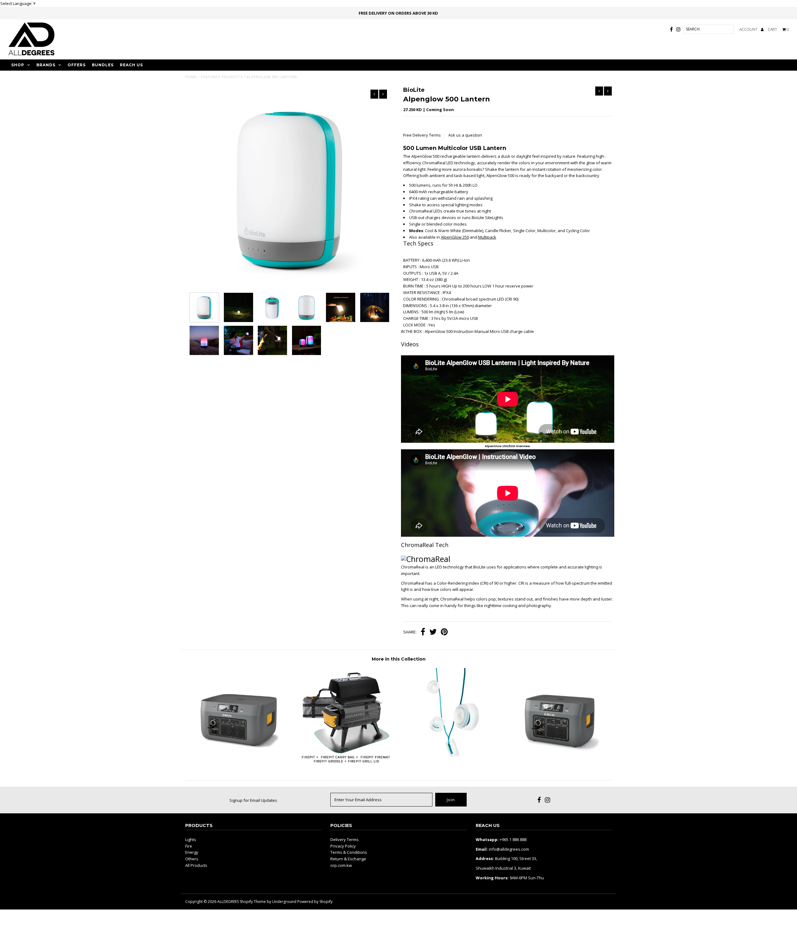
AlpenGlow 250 (455, 237)
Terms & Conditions (348, 852)
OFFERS (77, 65)
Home (191, 76)
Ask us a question (465, 135)
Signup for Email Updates (253, 800)
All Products (196, 865)
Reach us (131, 65)
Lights (190, 839)
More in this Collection (399, 659)
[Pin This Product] (444, 632)
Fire (188, 846)
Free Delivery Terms (422, 135)
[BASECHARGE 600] (558, 764)
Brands (45, 65)
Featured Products (222, 76)
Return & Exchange (348, 859)
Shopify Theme (253, 901)
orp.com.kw (341, 865)
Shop (17, 65)
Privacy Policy (343, 846)
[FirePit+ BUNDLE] (345, 764)
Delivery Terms (344, 839)
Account (748, 29)
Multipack (487, 237)
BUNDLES (103, 65)
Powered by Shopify (314, 901)
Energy (191, 852)
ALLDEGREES (228, 901)
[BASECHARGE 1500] (238, 764)
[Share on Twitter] (433, 632)
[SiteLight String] (452, 764)
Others (191, 859)
